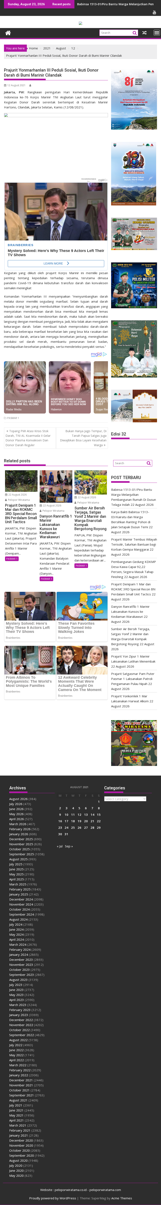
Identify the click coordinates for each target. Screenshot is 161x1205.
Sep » (69, 846)
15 (99, 814)
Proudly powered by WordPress (52, 1198)
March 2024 (17, 944)
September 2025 (21, 854)
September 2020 (21, 1155)
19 (79, 821)
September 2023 (21, 974)
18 (73, 821)
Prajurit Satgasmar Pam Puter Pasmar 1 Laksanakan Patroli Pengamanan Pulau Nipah (133, 679)
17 (66, 821)
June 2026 (16, 809)
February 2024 (20, 949)
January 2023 (18, 1015)
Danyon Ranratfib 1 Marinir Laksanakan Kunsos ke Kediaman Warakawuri (130, 611)
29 (99, 827)
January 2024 (18, 954)
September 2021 (21, 1095)
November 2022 (21, 1025)
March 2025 (17, 884)
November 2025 (21, 844)
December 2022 (21, 1020)
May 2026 (16, 814)
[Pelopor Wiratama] (8, 32)
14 (92, 814)
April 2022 (16, 1060)
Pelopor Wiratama (18, 500)
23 (60, 827)
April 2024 (16, 939)
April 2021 (16, 1120)
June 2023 (16, 990)
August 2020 (18, 1160)
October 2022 (19, 1030)
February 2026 (20, 829)
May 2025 (16, 874)
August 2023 (18, 980)
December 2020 (21, 1140)
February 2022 (20, 1070)
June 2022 (16, 1050)
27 (86, 827)
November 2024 (21, 904)
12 (79, 814)
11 (73, 814)
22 (99, 821)
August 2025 (18, 859)
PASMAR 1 (13, 418)
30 (60, 834)
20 (86, 821)
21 (92, 821)
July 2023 (15, 985)
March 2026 (17, 824)
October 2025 (19, 849)
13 (86, 814)
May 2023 (16, 995)
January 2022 (18, 1075)
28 (92, 827)
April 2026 (16, 819)
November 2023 (21, 964)
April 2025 (16, 879)
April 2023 (16, 1000)
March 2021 (17, 1125)
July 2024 (15, 924)
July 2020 (15, 1165)
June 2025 (16, 869)
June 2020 (16, 1170)
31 (66, 834)
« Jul (59, 846)
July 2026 (15, 804)
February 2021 (20, 1130)
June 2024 (16, 929)
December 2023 (21, 959)
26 (79, 827)
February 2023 (20, 1010)
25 (73, 827)
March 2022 (17, 1065)
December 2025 (21, 839)
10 (66, 814)
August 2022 (18, 1040)
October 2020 (19, 1150)
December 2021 (21, 1080)
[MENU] (157, 33)
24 (66, 827)
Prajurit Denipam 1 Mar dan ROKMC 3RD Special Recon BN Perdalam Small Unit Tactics (133, 589)
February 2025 (20, 889)
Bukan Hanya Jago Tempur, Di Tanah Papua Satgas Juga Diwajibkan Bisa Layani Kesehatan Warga (83, 438)
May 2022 (16, 1055)
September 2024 (21, 914)
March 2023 (17, 1005)
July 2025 (15, 864)
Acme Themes (121, 1198)
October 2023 (19, 969)
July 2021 (15, 1105)
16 (60, 821)
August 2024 (18, 919)
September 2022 (21, 1035)
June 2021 (16, 1110)
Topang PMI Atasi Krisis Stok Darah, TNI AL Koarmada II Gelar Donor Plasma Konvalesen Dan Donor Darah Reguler (28, 438)
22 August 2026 (17, 494)
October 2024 (19, 909)
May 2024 (16, 934)
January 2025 (18, 894)
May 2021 (16, 1115)
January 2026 (18, 834)
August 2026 (18, 799)
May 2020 (16, 1175)
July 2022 (15, 1045)
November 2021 (21, 1085)
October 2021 (19, 1090)
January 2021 (18, 1135)
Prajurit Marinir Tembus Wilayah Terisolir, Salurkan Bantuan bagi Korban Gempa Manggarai (134, 544)
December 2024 (21, 899)
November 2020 (21, 1145)
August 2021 (18, 1100)
